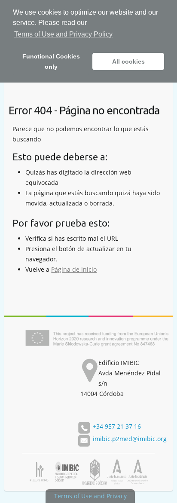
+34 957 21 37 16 (117, 426)
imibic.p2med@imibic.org (130, 439)
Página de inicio (74, 269)
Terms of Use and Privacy (90, 496)
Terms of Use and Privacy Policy (63, 34)
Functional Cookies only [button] (51, 61)
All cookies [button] (128, 61)
